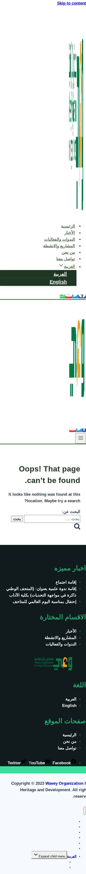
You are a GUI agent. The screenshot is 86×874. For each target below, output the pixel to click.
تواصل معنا (65, 259)
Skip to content (71, 3)
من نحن (69, 741)
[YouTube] (68, 296)
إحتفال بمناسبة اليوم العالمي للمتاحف (44, 601)
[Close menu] (84, 811)
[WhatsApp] (62, 296)
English (58, 281)
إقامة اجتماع (66, 582)
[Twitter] (75, 296)
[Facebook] (82, 296)
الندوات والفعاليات (61, 644)
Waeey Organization (64, 783)
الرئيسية (69, 735)
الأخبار (71, 631)
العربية (60, 274)
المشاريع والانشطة (59, 246)
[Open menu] (80, 438)
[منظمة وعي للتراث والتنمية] (76, 215)
